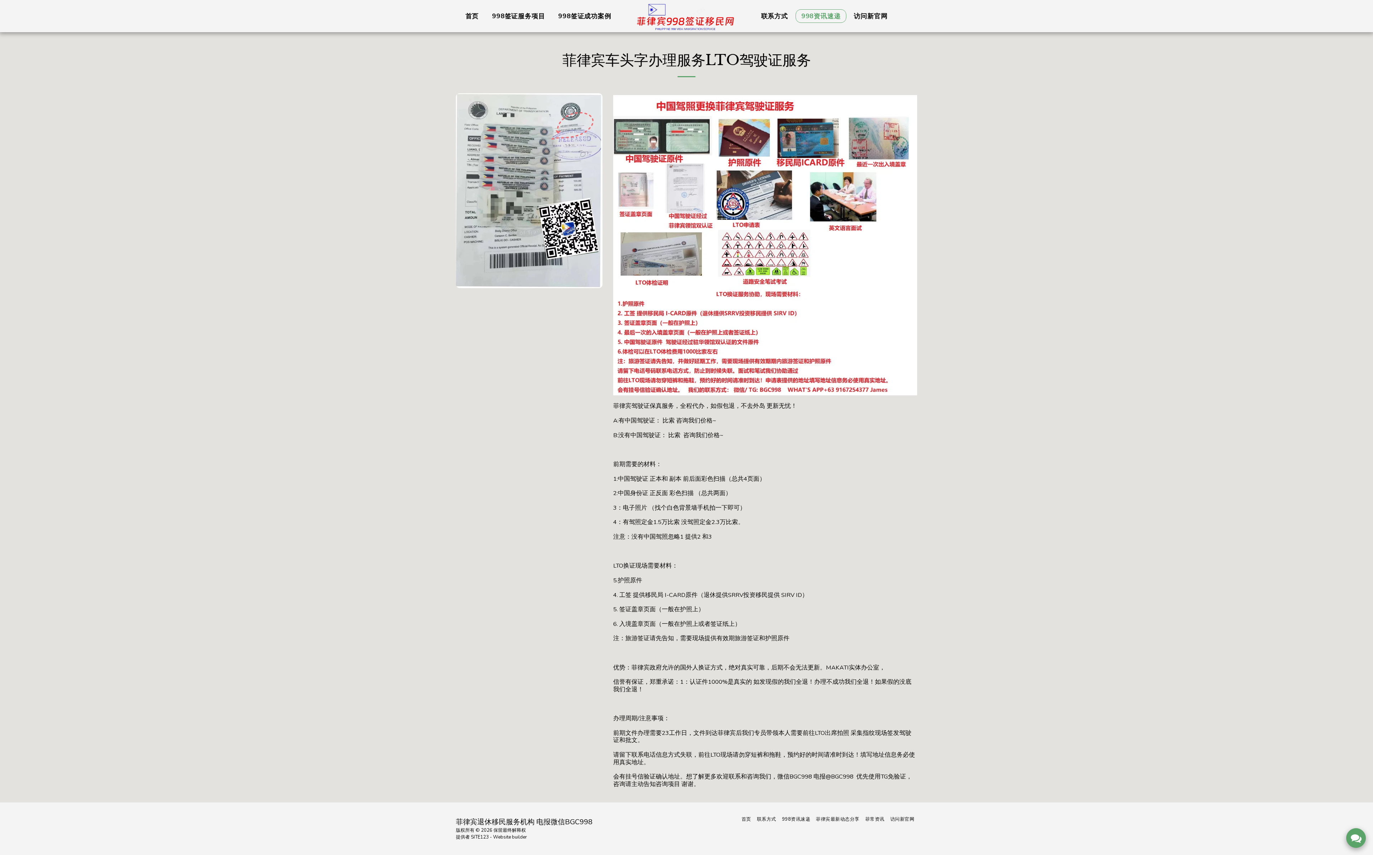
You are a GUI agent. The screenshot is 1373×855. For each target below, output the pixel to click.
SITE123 (480, 837)
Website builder (510, 837)
